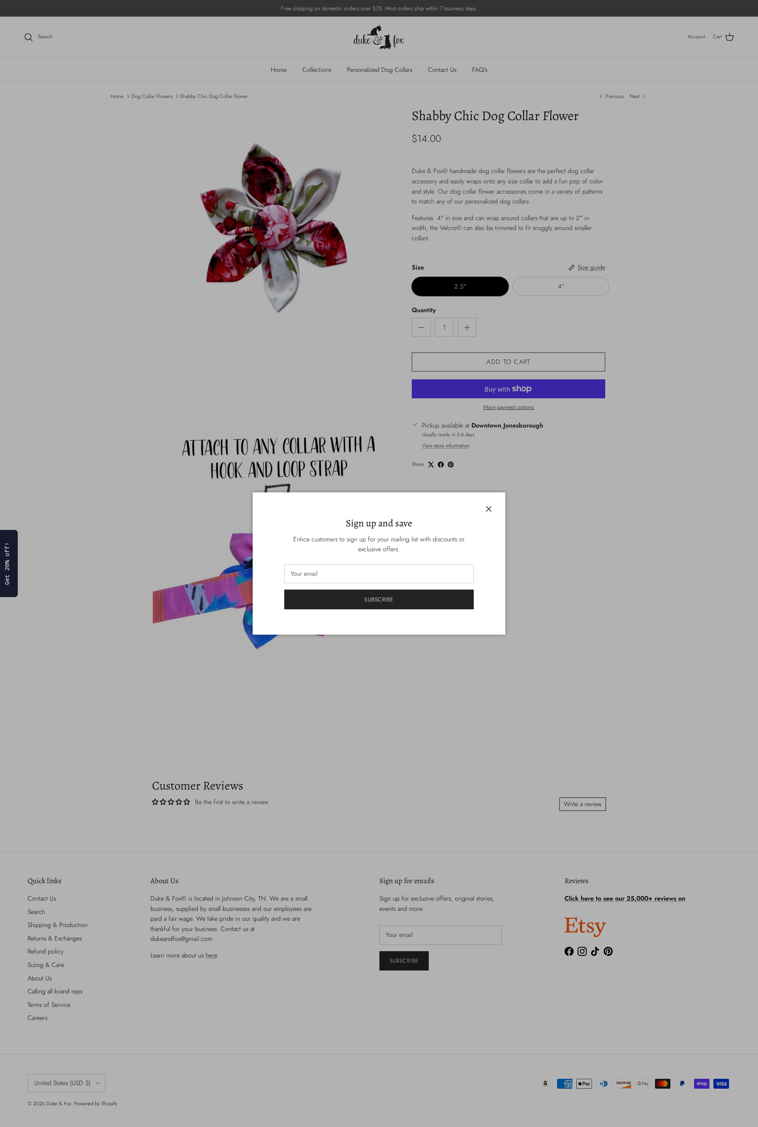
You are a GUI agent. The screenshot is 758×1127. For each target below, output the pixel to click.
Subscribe (378, 599)
